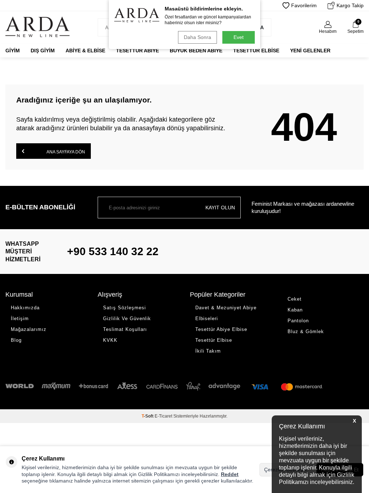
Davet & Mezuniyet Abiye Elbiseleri (226, 313)
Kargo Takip (350, 5)
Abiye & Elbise (85, 50)
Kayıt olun (220, 207)
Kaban (295, 310)
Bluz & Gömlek (306, 331)
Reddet (230, 474)
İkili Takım (208, 351)
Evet (239, 37)
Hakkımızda (25, 307)
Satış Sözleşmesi (124, 307)
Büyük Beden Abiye (196, 50)
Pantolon (298, 320)
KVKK (110, 340)
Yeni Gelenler (310, 50)
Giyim (12, 50)
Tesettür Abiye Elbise (221, 329)
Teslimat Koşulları (125, 329)
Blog (16, 340)
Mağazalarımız (28, 329)
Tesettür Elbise (256, 50)
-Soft (148, 416)
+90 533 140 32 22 (113, 251)
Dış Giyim (43, 50)
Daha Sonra (197, 37)
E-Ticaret (163, 416)
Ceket (295, 299)
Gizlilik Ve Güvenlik (127, 318)
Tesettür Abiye (137, 50)
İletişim (20, 318)
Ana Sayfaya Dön (65, 151)
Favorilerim (304, 5)
